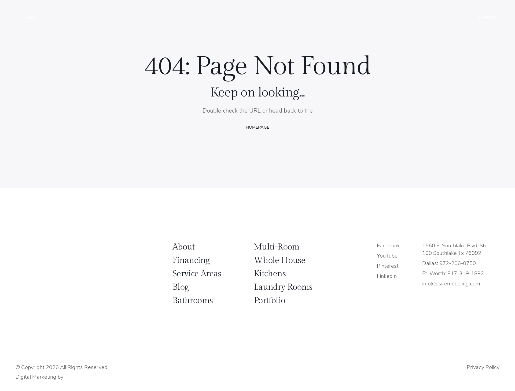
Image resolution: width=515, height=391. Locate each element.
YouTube (387, 255)
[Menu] (29, 17)
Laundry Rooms (283, 287)
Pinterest (388, 265)
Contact (489, 17)
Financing (190, 260)
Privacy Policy (483, 366)
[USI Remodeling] (54, 273)
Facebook (388, 245)
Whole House (279, 260)
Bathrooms (192, 300)
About (183, 247)
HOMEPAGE (257, 127)
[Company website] (70, 377)
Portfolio (269, 300)
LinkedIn (387, 275)
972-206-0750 (457, 262)
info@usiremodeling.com (451, 283)
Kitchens (270, 274)
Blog (180, 287)
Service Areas (196, 274)
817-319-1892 (465, 273)
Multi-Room (277, 247)
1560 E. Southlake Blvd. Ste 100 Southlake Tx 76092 (455, 248)
